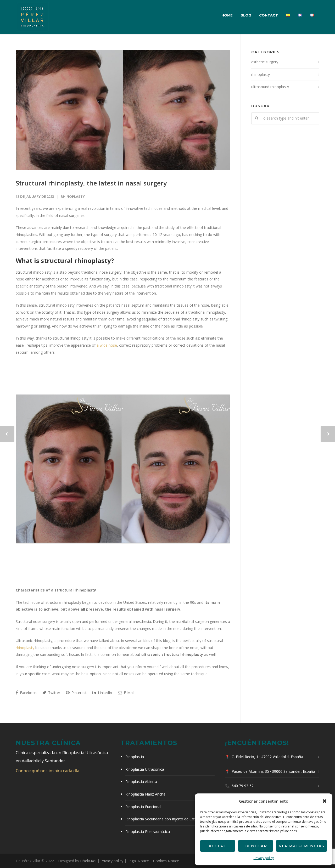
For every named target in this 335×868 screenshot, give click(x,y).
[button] (324, 801)
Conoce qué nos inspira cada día (47, 771)
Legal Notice (138, 860)
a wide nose (107, 345)
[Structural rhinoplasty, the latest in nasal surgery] (123, 110)
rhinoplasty (73, 196)
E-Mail (128, 692)
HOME (227, 15)
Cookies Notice (166, 860)
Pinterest (78, 692)
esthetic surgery (264, 61)
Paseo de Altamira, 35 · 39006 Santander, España (273, 771)
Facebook (28, 692)
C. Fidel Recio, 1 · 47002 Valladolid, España (267, 756)
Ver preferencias (301, 845)
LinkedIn (104, 692)
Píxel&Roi (88, 860)
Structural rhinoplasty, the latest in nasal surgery (91, 183)
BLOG (246, 15)
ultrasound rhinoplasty (270, 86)
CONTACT (268, 15)
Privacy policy (264, 858)
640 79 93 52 (243, 785)
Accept (218, 845)
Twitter (53, 692)
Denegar (255, 845)
